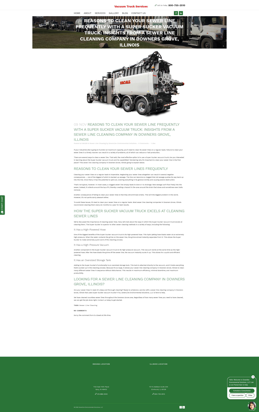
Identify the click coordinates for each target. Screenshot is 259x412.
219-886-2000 (102, 394)
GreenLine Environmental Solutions (122, 143)
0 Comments (143, 143)
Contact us (102, 300)
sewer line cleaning (90, 163)
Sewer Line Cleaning (98, 143)
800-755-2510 (176, 5)
